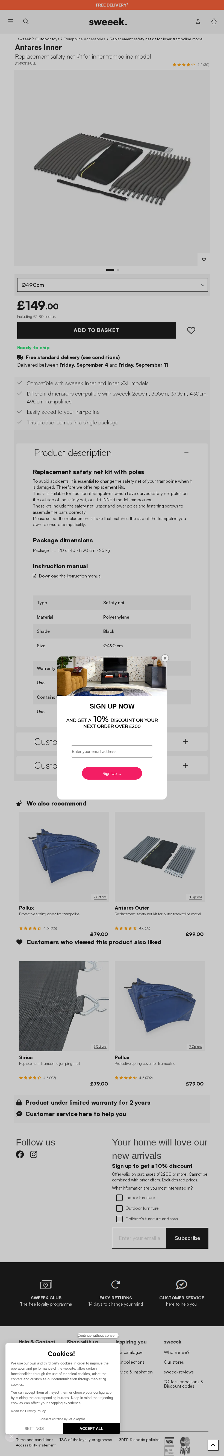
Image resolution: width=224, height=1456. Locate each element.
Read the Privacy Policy (28, 1411)
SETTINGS (34, 1428)
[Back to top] (213, 1445)
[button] (11, 1435)
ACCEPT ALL (91, 1428)
